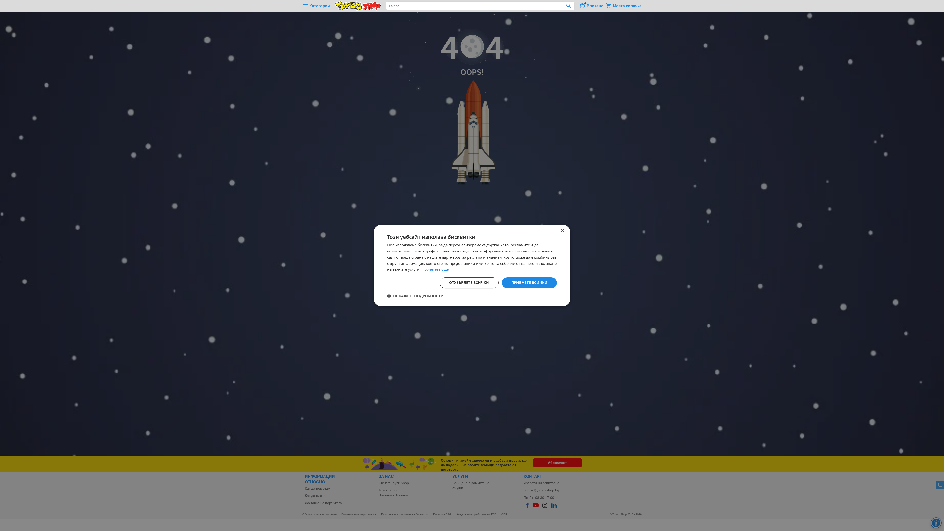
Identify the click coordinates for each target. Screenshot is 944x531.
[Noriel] (358, 6)
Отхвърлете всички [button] (469, 282)
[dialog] (472, 265)
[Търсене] (568, 5)
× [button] (562, 231)
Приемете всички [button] (529, 282)
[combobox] (480, 5)
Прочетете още (435, 269)
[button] (415, 296)
